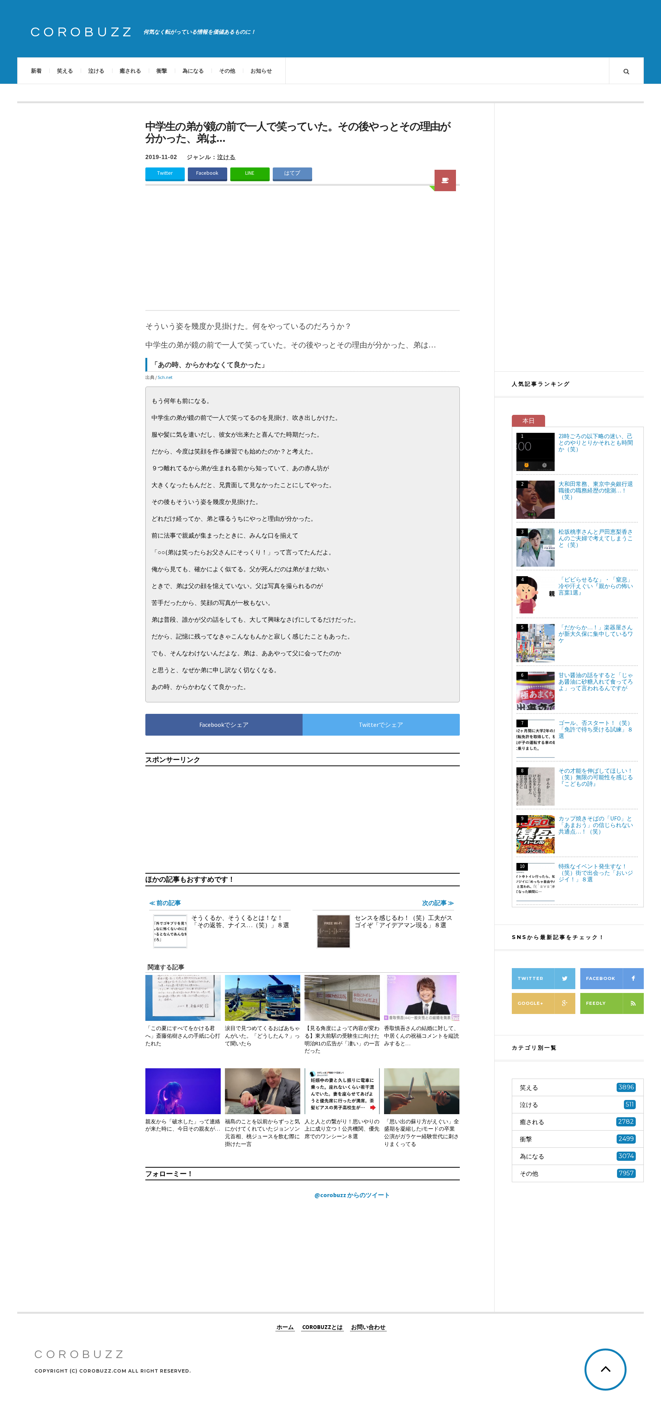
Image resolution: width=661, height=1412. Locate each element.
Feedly (596, 1003)
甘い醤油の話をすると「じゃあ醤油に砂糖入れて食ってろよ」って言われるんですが (595, 681)
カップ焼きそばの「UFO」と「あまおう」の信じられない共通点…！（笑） (595, 825)
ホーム (285, 1326)
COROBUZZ (83, 32)
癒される (130, 70)
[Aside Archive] (445, 180)
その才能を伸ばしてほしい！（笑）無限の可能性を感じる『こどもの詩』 (595, 777)
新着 (36, 70)
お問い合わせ (368, 1326)
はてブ (292, 173)
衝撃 (161, 70)
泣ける (96, 70)
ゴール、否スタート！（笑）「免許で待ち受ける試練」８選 (595, 729)
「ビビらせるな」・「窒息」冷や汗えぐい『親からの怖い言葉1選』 (595, 586)
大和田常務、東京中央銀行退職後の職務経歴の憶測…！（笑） (595, 490)
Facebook (207, 173)
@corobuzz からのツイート (352, 1195)
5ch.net (165, 377)
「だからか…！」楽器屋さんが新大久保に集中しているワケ (595, 634)
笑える (65, 70)
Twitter (165, 173)
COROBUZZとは (322, 1326)
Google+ (530, 1003)
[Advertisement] (302, 252)
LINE (249, 173)
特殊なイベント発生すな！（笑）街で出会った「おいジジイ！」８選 (595, 873)
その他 (227, 70)
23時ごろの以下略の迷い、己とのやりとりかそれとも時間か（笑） (595, 442)
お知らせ (261, 70)
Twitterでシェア (381, 724)
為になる (193, 70)
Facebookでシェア (224, 724)
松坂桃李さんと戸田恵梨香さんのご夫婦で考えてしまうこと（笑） (595, 538)
